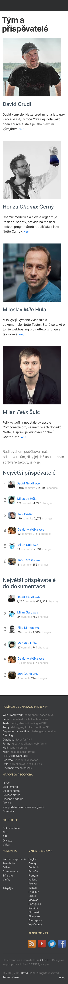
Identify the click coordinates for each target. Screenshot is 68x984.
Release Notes (11, 794)
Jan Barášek (26, 560)
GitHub (7, 867)
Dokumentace (11, 828)
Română (33, 908)
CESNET (45, 960)
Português (34, 903)
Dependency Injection (29, 731)
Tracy (26, 727)
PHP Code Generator (15, 755)
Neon (19, 751)
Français (33, 875)
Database (17, 739)
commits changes (37, 487)
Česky (32, 863)
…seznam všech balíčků (17, 767)
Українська (35, 924)
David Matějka (27, 529)
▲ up (62, 977)
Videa (6, 844)
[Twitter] (52, 943)
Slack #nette (10, 786)
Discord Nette (11, 790)
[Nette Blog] (31, 943)
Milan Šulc (24, 545)
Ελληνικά (34, 916)
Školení (7, 802)
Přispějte (8, 888)
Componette (10, 871)
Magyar (33, 899)
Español (33, 871)
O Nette (7, 840)
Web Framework (28, 714)
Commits (8, 811)
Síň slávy (8, 875)
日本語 (32, 895)
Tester (25, 723)
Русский (33, 891)
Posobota (9, 863)
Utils (22, 763)
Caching (8, 735)
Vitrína (6, 879)
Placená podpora (13, 798)
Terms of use (11, 977)
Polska (32, 883)
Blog (5, 832)
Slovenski (34, 912)
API (5, 836)
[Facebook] (62, 943)
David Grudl (25, 483)
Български (35, 920)
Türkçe (32, 887)
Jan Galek (24, 674)
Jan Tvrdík (24, 514)
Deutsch (33, 867)
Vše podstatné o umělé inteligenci (23, 807)
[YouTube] (42, 943)
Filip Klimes (25, 628)
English (32, 859)
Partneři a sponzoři (14, 859)
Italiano (32, 879)
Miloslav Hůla (27, 498)
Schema (20, 759)
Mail (15, 747)
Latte (25, 719)
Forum (6, 782)
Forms (25, 743)
